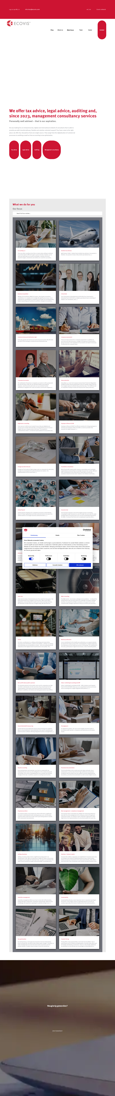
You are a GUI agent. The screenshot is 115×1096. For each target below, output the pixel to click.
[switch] (48, 559)
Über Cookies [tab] (81, 535)
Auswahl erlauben (57, 565)
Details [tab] (57, 535)
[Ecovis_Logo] (18, 21)
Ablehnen (35, 565)
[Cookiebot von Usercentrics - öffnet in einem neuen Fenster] (84, 530)
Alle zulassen (80, 565)
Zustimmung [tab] (34, 535)
